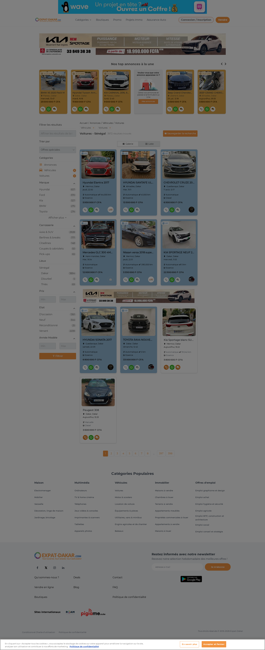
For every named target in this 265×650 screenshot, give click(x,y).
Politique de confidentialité (84, 646)
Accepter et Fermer (213, 644)
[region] (132, 644)
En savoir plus (189, 644)
